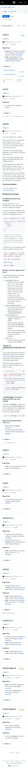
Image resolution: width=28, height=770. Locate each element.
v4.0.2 (6, 35)
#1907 (22, 431)
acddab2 (8, 604)
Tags (12, 16)
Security (13, 760)
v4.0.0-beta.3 (9, 709)
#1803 (13, 644)
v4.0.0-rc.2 (8, 518)
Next (24, 25)
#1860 (20, 638)
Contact (11, 762)
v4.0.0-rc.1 (8, 620)
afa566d (15, 738)
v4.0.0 (6, 124)
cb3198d (21, 598)
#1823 (15, 638)
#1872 (22, 602)
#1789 (19, 686)
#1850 (11, 544)
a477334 (8, 688)
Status (17, 760)
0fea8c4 (8, 729)
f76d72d (16, 544)
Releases (6, 16)
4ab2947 (8, 427)
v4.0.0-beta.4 (9, 668)
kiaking (6, 42)
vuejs (4, 7)
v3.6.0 (6, 569)
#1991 (7, 60)
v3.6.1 (5, 483)
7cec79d (8, 694)
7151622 (17, 60)
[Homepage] (14, 2)
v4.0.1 (5, 89)
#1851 (16, 589)
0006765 (8, 640)
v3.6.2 (6, 450)
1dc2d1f (8, 503)
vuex (9, 7)
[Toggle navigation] (2, 2)
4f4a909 (8, 554)
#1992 (12, 60)
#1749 (18, 727)
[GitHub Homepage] (9, 766)
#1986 (13, 55)
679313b (17, 468)
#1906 (17, 431)
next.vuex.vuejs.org (8, 190)
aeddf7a (8, 433)
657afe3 (18, 644)
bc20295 (19, 55)
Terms (4, 760)
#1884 (22, 536)
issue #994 (11, 356)
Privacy (8, 760)
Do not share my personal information (14, 763)
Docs (7, 762)
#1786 (17, 692)
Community (22, 760)
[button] (14, 66)
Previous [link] (19, 25)
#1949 (7, 107)
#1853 (15, 598)
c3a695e (8, 538)
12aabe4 (21, 589)
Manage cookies (18, 762)
